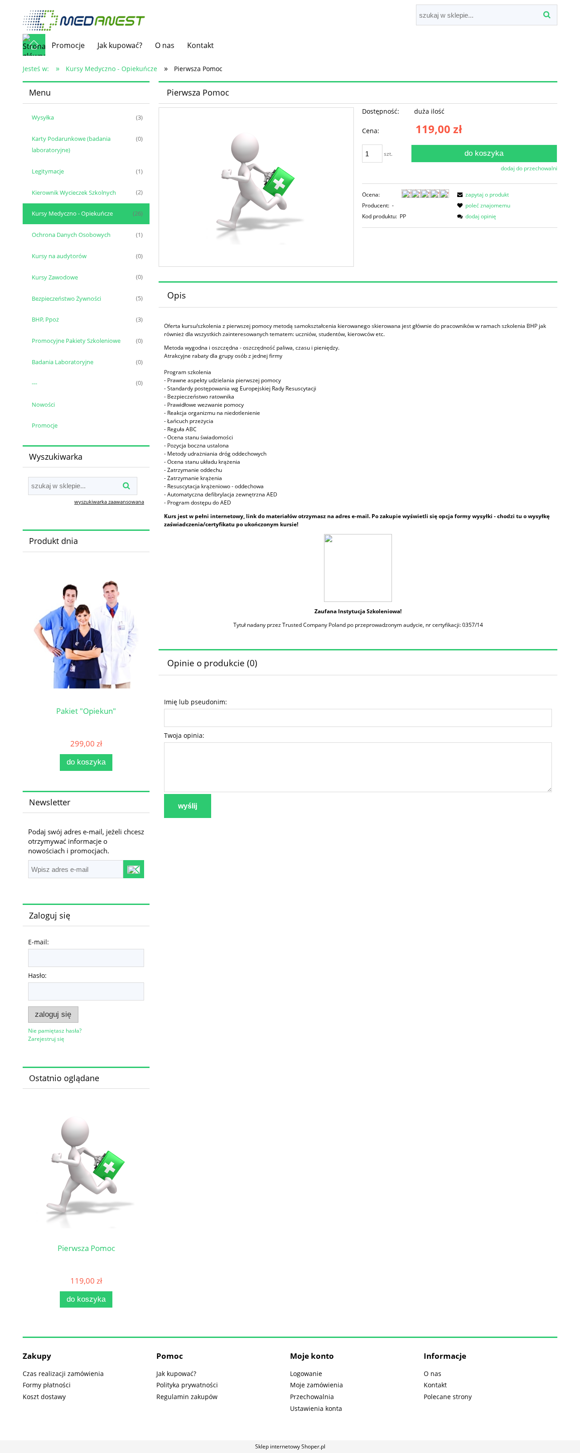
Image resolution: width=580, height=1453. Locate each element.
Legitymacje (48, 171)
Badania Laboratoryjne (62, 362)
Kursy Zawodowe (55, 277)
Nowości (43, 404)
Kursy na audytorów (59, 256)
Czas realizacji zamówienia (63, 1373)
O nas (432, 1373)
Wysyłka (43, 117)
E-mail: (38, 942)
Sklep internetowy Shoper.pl (290, 1446)
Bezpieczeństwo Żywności (66, 298)
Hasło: (37, 975)
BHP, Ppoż (45, 319)
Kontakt (435, 1385)
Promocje (45, 425)
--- (34, 383)
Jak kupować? (176, 1373)
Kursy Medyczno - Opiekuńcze (72, 213)
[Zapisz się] (133, 869)
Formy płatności (47, 1385)
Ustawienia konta (316, 1408)
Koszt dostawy (44, 1396)
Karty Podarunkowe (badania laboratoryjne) (71, 144)
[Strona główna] (84, 16)
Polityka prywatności (187, 1385)
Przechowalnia (312, 1396)
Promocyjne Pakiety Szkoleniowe (76, 341)
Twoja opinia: (184, 735)
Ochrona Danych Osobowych (71, 235)
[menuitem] (68, 45)
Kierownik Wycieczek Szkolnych (74, 192)
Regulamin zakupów (187, 1396)
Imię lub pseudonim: (195, 702)
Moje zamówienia (316, 1385)
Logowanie (306, 1373)
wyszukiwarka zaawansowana (109, 501)
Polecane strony (448, 1396)
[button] (481, 194)
